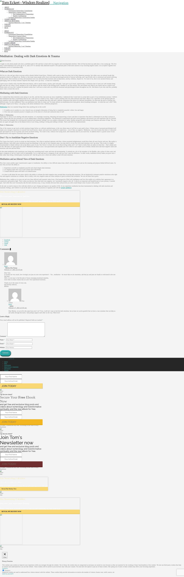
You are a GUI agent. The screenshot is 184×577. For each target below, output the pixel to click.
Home (6, 362)
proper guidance (66, 188)
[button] (59, 3)
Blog (5, 363)
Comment (3, 336)
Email (2, 343)
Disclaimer (7, 368)
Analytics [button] (5, 568)
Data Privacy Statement (11, 367)
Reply (6, 266)
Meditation (3, 107)
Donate (6, 370)
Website (2, 347)
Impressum (7, 365)
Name (2, 340)
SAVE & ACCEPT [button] (8, 574)
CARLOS (11, 358)
